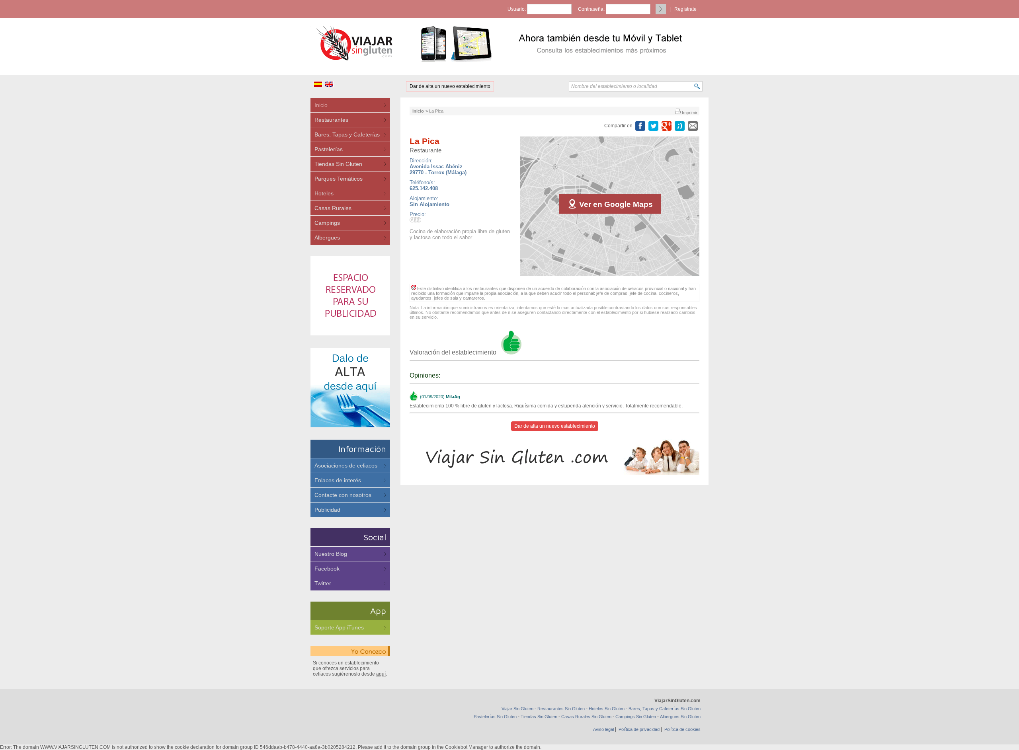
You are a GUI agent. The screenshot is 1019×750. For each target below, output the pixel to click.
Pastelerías (328, 149)
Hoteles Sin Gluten (607, 708)
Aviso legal (603, 729)
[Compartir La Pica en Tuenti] (680, 126)
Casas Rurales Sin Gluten (586, 716)
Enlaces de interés (337, 480)
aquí (381, 674)
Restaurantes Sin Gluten (561, 708)
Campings (327, 223)
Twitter (322, 583)
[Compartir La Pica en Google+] (667, 126)
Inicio (321, 105)
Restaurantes (331, 120)
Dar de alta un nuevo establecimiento (450, 86)
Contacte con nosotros (342, 495)
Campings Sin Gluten (635, 716)
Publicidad (327, 509)
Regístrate (685, 9)
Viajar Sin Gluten (517, 708)
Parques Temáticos (338, 178)
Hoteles (324, 193)
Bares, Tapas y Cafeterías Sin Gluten (665, 708)
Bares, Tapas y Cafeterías (347, 134)
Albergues (327, 237)
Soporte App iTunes (339, 627)
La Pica (436, 111)
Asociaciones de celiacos (345, 465)
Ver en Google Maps (615, 204)
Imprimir (689, 112)
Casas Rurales (332, 208)
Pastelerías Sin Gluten (495, 716)
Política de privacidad (639, 729)
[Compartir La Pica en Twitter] (653, 126)
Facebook (327, 568)
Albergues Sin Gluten (680, 716)
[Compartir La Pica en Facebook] (640, 126)
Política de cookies (682, 729)
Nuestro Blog (330, 554)
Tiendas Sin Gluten (338, 164)
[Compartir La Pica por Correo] (693, 126)
